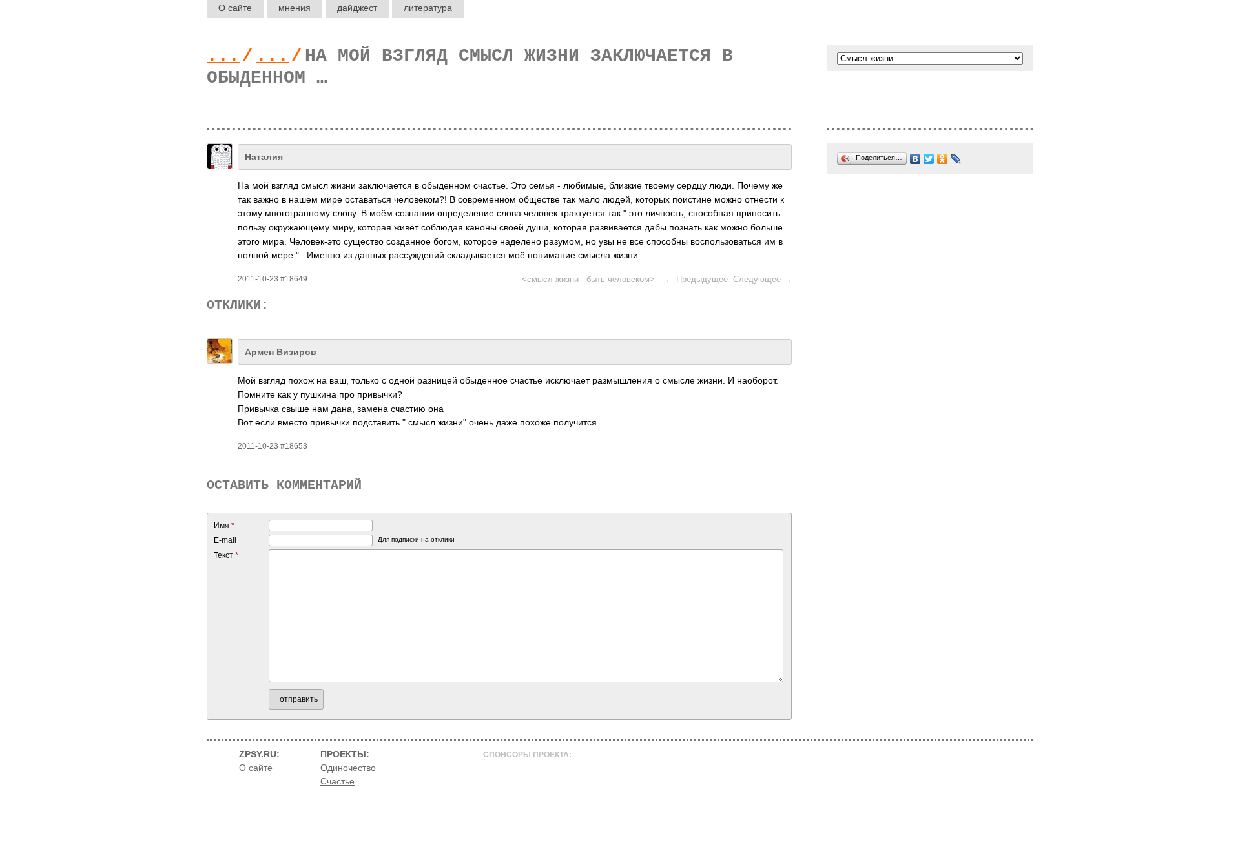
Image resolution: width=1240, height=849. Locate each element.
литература (428, 8)
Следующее (757, 279)
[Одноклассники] (942, 158)
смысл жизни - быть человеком (588, 279)
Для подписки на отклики (416, 539)
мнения (294, 8)
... (223, 56)
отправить (299, 699)
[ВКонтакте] (915, 158)
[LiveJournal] (956, 158)
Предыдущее (702, 279)
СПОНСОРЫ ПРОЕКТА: (527, 754)
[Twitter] (929, 158)
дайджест (357, 8)
